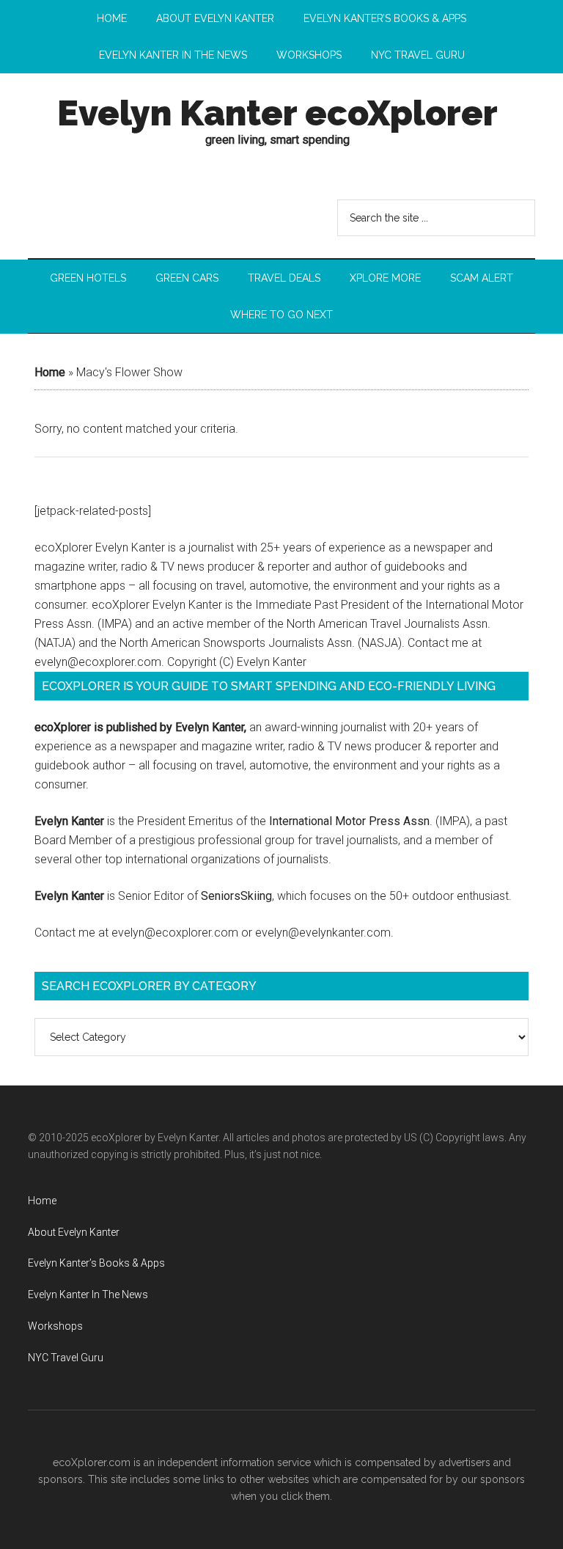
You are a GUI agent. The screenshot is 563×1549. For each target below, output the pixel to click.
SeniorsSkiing (236, 896)
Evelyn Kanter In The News (88, 1294)
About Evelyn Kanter (73, 1232)
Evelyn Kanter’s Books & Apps (96, 1263)
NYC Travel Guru (65, 1357)
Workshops (55, 1326)
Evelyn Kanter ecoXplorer (277, 112)
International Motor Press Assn (349, 821)
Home (49, 372)
